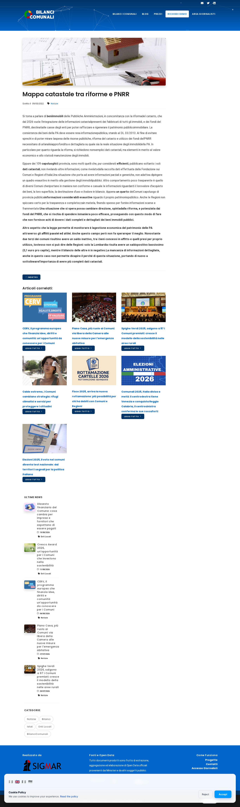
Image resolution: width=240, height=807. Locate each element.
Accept (223, 794)
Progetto (211, 760)
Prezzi (158, 14)
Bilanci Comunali (125, 14)
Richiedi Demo (177, 14)
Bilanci (46, 719)
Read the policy (69, 796)
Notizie (54, 103)
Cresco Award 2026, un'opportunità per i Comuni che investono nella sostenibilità (47, 555)
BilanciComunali (37, 734)
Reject (205, 794)
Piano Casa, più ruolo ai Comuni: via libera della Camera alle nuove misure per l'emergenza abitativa (48, 638)
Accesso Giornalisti (205, 768)
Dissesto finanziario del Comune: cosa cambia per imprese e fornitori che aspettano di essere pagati (47, 516)
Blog (145, 14)
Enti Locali (45, 726)
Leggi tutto (33, 348)
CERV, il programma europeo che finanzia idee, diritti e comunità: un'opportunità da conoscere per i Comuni (47, 595)
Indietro (32, 277)
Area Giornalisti (203, 14)
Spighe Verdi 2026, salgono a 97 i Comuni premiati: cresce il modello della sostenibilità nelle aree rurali (48, 676)
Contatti (212, 764)
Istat (30, 726)
